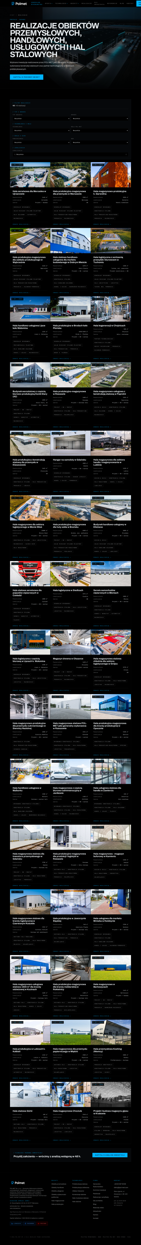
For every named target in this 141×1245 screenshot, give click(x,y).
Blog (122, 3)
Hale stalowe (76, 1201)
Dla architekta (99, 3)
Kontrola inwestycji (99, 1190)
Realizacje (87, 3)
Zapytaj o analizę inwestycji (110, 1155)
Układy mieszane (78, 1191)
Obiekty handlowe (57, 1187)
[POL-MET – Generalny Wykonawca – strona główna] (19, 3)
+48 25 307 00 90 (120, 1184)
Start (12, 15)
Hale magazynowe (57, 1201)
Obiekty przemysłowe (58, 1184)
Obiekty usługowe (57, 1191)
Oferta (49, 3)
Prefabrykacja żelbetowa (80, 1187)
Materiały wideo (98, 1207)
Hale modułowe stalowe (80, 1198)
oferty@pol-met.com (121, 1187)
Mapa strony (121, 1237)
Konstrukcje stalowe (79, 1194)
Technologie (61, 3)
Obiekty (74, 3)
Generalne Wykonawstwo (36, 3)
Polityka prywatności (88, 1237)
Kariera (95, 1215)
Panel (129, 1237)
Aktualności (97, 1211)
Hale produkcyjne (57, 1204)
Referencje (112, 3)
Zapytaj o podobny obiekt (26, 77)
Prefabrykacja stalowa (79, 1184)
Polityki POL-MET (109, 1237)
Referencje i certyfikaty (101, 1197)
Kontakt (130, 3)
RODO (99, 1237)
